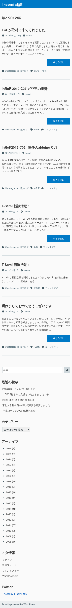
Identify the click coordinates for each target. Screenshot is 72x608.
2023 (8, 464)
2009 (8, 536)
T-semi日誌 (12, 4)
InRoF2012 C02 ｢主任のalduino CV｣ (29, 147)
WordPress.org (10, 576)
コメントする (40, 70)
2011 (8, 525)
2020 (8, 475)
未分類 (37, 288)
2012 (8, 519)
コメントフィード (11, 570)
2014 (8, 508)
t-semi (29, 35)
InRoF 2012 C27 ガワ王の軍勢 (25, 88)
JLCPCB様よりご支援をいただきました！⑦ (25, 394)
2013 (8, 514)
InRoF (37, 129)
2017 (8, 492)
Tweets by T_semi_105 (14, 593)
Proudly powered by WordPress (18, 604)
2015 (8, 503)
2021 (8, 470)
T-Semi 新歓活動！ (16, 205)
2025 (8, 454)
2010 (8, 530)
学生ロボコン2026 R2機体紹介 (18, 410)
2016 (8, 497)
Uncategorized (12, 70)
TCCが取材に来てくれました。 (25, 29)
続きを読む (58, 63)
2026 (8, 448)
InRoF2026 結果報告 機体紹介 (18, 399)
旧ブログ (24, 70)
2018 (8, 486)
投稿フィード (9, 565)
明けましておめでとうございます (27, 305)
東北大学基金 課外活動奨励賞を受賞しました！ (27, 405)
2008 (8, 541)
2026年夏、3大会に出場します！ (19, 389)
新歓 (36, 247)
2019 (8, 481)
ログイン (7, 559)
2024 (8, 459)
